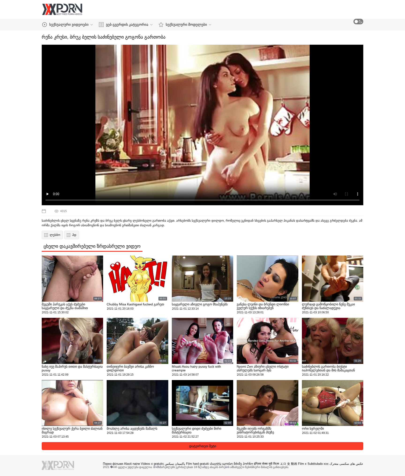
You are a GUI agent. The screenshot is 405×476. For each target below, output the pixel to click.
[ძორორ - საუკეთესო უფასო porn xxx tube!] (62, 9)
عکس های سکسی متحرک (346, 463)
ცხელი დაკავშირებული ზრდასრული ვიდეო (92, 246)
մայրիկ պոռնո (221, 463)
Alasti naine (132, 463)
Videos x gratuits (152, 463)
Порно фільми (113, 463)
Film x (302, 463)
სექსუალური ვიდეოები (69, 24)
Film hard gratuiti (197, 463)
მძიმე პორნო (243, 463)
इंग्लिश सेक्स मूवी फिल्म (266, 463)
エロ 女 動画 (288, 463)
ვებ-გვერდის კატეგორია (127, 24)
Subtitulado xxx (318, 463)
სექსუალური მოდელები (186, 24)
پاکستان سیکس (175, 463)
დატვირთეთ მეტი (202, 446)
